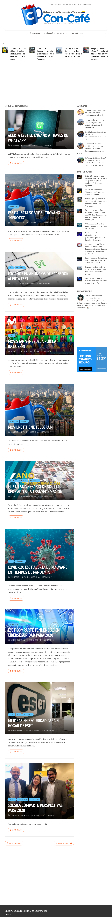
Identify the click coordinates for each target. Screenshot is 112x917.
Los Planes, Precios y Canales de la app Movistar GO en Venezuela (96, 280)
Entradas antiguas (63, 843)
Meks (27, 911)
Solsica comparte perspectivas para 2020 (35, 807)
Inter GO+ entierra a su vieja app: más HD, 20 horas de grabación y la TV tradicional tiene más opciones (96, 181)
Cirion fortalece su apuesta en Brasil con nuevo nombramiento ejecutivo (95, 112)
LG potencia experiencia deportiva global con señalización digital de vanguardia (94, 124)
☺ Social (61, 33)
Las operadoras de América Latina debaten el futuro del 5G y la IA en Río (100, 52)
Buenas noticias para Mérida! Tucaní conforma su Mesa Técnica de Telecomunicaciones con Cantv (91, 149)
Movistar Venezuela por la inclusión (32, 343)
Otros (11, 335)
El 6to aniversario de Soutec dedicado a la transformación (35, 489)
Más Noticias (14, 207)
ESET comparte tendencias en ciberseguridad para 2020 (34, 632)
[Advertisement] (56, 86)
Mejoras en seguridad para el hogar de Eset (34, 723)
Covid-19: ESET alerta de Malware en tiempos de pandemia (37, 569)
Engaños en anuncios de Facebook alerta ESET (38, 276)
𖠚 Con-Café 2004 (75, 33)
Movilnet (24, 421)
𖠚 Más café (48, 33)
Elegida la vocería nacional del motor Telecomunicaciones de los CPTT (95, 135)
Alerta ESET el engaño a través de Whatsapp (38, 137)
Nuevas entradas (15, 843)
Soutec (12, 481)
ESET (11, 129)
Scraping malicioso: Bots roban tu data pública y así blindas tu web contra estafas (46, 52)
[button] (8, 43)
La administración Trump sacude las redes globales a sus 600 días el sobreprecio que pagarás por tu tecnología (96, 215)
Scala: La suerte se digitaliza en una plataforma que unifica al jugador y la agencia (95, 236)
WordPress (43, 911)
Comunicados (22, 481)
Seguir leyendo (17, 163)
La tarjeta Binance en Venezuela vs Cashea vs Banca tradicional (94, 192)
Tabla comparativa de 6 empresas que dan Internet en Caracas (96, 226)
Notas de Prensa (31, 145)
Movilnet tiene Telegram (30, 427)
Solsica (12, 799)
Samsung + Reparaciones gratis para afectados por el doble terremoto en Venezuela (18, 53)
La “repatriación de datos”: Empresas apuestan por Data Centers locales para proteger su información (95, 161)
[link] (92, 359)
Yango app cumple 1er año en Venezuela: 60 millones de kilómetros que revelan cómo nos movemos (72, 53)
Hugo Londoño (31, 223)
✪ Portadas (35, 33)
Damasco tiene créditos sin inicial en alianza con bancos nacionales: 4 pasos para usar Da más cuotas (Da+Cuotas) (96, 249)
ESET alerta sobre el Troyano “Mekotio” (34, 215)
